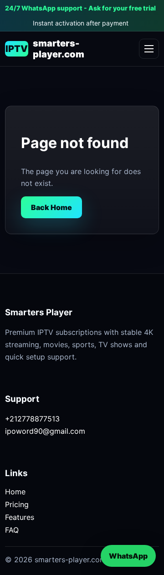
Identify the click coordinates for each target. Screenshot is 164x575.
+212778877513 (32, 418)
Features (19, 517)
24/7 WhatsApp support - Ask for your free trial (80, 8)
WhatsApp (128, 555)
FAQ (12, 529)
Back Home (51, 207)
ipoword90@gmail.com (45, 431)
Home (15, 491)
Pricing (17, 504)
